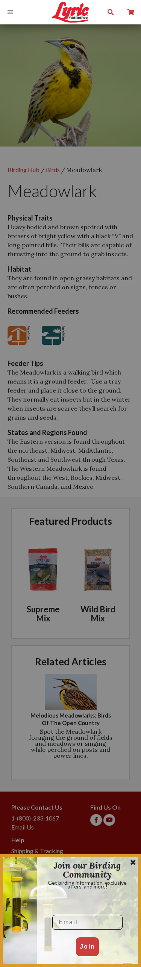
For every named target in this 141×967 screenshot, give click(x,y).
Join (87, 946)
